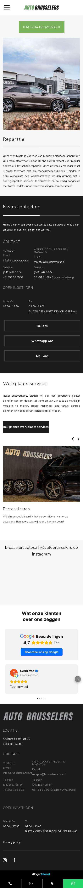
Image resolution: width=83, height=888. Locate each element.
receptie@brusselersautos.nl (49, 262)
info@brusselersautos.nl (16, 260)
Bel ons (42, 326)
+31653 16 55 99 (13, 277)
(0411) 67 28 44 (12, 272)
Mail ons (42, 356)
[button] (5, 679)
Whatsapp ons (42, 341)
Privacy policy (12, 842)
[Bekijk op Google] (14, 673)
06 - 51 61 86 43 (43, 277)
